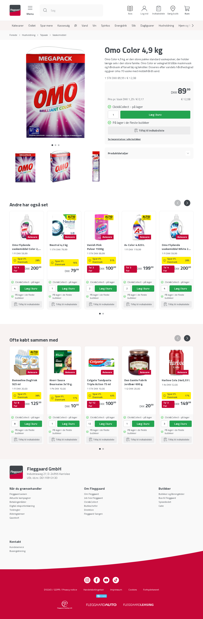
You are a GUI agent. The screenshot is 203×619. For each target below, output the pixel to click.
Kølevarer (18, 26)
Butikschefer (91, 506)
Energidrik (121, 26)
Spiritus (105, 26)
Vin (94, 26)
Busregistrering (17, 551)
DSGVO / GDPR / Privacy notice (60, 589)
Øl (75, 26)
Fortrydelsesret (151, 589)
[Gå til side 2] (58, 145)
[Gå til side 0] (52, 145)
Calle (161, 506)
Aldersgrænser (17, 514)
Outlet (31, 26)
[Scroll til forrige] (177, 203)
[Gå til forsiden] (15, 10)
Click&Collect (91, 502)
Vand (85, 26)
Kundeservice (17, 547)
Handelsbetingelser (93, 589)
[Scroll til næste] (189, 25)
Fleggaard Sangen (93, 514)
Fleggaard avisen (18, 494)
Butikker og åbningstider (171, 494)
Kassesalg (63, 26)
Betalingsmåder (18, 502)
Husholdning (166, 26)
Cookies (132, 589)
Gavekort (14, 518)
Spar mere (46, 26)
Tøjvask (44, 35)
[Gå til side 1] (55, 145)
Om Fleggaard (91, 494)
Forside (13, 35)
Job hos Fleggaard (93, 498)
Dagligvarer (147, 26)
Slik (134, 26)
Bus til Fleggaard (167, 498)
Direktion (89, 510)
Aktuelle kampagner (20, 498)
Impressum (116, 589)
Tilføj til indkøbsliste (151, 130)
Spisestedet (165, 502)
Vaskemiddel (59, 35)
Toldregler (15, 510)
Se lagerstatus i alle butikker (124, 139)
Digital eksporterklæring (22, 506)
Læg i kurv (155, 114)
